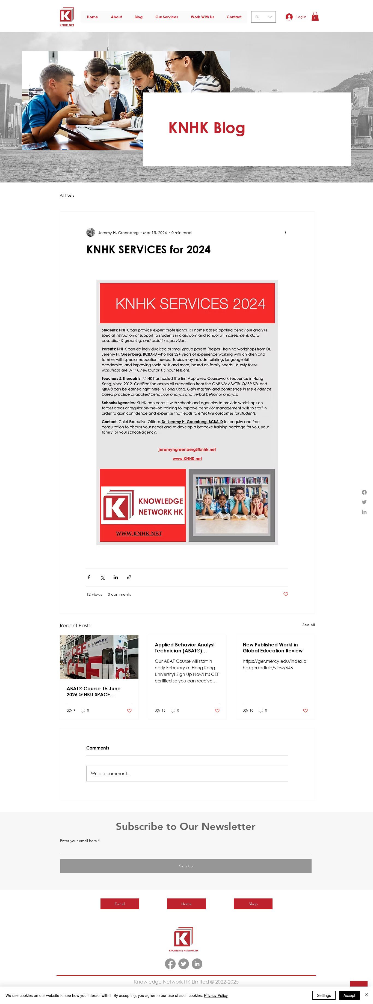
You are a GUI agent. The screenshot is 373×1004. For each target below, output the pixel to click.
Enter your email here (78, 841)
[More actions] (285, 232)
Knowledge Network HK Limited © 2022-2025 (186, 982)
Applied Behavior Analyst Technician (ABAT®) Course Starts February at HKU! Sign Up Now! (185, 648)
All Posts (67, 195)
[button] (315, 16)
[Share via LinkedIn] (115, 577)
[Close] (366, 995)
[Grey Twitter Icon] (364, 502)
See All (309, 624)
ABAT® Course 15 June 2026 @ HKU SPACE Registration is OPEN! (94, 691)
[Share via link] (129, 577)
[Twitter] (183, 963)
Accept (349, 995)
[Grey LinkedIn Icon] (364, 512)
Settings (324, 995)
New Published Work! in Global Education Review (273, 648)
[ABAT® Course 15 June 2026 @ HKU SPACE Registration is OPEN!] (99, 657)
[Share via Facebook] (88, 577)
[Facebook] (364, 492)
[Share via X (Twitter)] (102, 577)
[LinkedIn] (197, 963)
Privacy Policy (216, 995)
